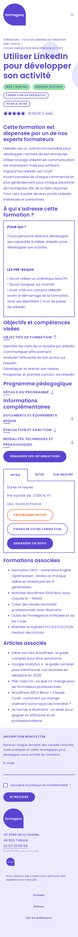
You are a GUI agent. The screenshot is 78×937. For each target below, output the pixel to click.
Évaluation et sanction (27, 429)
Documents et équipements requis (30, 418)
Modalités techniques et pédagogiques (28, 442)
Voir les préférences (39, 917)
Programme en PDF (30, 515)
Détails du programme (26, 392)
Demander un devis (30, 543)
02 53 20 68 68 (15, 846)
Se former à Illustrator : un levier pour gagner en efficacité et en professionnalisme (42, 715)
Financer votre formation (37, 529)
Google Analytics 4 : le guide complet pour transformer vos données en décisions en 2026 (43, 670)
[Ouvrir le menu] (72, 14)
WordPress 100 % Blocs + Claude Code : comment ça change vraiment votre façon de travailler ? (41, 698)
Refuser (39, 906)
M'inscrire (19, 797)
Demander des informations (35, 456)
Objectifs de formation (27, 337)
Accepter (39, 895)
